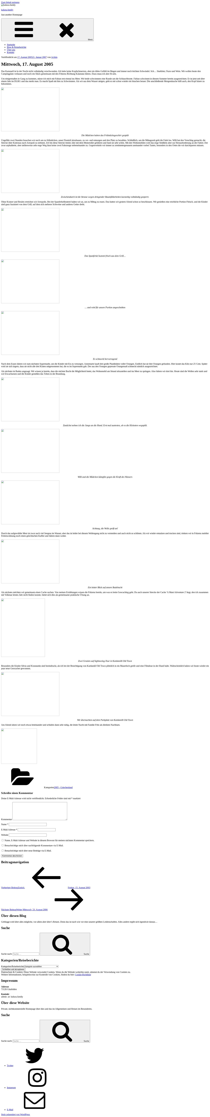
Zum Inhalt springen (10, 2)
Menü (90, 40)
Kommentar (6, 819)
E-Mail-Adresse (9, 829)
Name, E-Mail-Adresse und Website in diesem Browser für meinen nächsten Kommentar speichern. (49, 840)
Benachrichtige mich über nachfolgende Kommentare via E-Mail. (34, 845)
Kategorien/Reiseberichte (12, 966)
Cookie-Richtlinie (83, 974)
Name (4, 824)
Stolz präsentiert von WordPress (15, 1114)
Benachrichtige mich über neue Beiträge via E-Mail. (28, 850)
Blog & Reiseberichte (16, 47)
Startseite (11, 44)
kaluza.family (7, 10)
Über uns (11, 50)
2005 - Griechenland (63, 787)
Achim (54, 57)
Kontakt (10, 52)
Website (4, 835)
